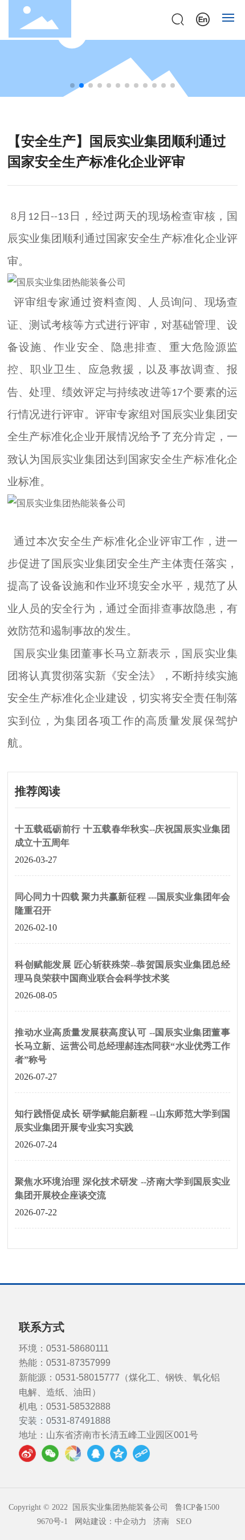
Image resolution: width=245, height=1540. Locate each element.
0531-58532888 (78, 1406)
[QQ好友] (95, 1453)
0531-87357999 (78, 1362)
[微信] (50, 1453)
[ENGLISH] (203, 18)
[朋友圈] (72, 1453)
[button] (72, 85)
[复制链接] (141, 1453)
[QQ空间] (118, 1453)
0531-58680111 (77, 1348)
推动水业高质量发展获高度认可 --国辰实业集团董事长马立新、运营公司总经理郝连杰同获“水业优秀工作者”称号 (122, 1045)
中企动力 (130, 1521)
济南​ (161, 1521)
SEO (183, 1521)
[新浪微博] (27, 1453)
